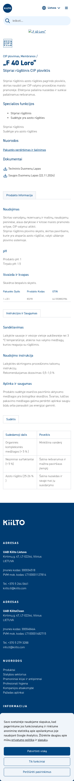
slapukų (42, 740)
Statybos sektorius (14, 674)
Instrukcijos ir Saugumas (21, 313)
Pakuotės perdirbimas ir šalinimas (24, 150)
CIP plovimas (11, 56)
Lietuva (52, 8)
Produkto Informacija (19, 195)
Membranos (28, 56)
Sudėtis (11, 419)
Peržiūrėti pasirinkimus (37, 772)
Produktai (9, 670)
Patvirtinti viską (37, 751)
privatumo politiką (22, 740)
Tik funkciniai (37, 761)
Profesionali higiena (15, 683)
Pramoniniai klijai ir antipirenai (22, 679)
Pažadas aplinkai (13, 692)
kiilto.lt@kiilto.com (14, 588)
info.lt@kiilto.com (14, 647)
